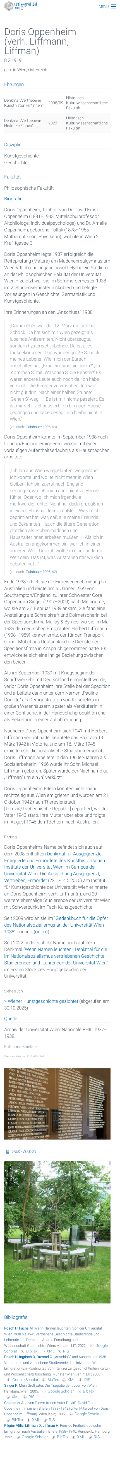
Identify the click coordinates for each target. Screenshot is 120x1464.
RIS (66, 1351)
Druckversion (23, 1152)
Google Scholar (25, 1379)
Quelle (10, 1018)
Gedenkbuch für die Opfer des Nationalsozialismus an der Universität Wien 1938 (56, 924)
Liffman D (33, 1425)
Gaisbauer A (13, 1403)
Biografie (13, 198)
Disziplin (12, 144)
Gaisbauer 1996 (38, 427)
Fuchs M (26, 1328)
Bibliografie (15, 1317)
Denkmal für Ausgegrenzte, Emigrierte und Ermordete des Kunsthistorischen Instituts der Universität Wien (54, 860)
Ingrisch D (27, 1357)
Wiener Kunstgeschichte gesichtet (43, 1001)
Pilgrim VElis (14, 1425)
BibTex (32, 1351)
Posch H (11, 1328)
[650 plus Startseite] (60, 6)
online (41, 931)
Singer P (10, 1385)
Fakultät (12, 177)
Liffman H (50, 1425)
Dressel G (44, 1357)
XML (50, 1351)
